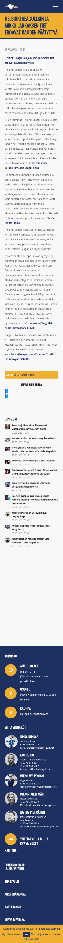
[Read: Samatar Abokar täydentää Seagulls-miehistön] (7, 440)
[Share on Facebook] (5, 393)
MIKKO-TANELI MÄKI (32, 794)
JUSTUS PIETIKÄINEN (32, 812)
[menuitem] (53, 6)
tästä (36, 939)
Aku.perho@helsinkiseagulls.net (35, 769)
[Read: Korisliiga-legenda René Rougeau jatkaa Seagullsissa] (7, 527)
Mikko (31, 375)
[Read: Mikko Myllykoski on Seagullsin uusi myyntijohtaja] (7, 514)
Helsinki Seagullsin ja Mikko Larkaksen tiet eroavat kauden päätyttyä (31, 25)
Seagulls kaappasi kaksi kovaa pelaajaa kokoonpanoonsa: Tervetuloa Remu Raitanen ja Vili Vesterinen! (35, 500)
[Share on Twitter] (7, 393)
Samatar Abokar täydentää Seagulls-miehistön (34, 438)
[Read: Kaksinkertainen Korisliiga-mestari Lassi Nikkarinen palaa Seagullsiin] (7, 540)
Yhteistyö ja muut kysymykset (34, 841)
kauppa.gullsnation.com (34, 713)
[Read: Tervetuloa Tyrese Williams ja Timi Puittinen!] (7, 462)
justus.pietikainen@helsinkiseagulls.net (39, 826)
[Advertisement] (31, 596)
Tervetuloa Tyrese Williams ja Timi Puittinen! (33, 460)
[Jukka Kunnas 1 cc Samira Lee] (11, 741)
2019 (16, 375)
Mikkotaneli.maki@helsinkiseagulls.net (38, 805)
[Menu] (53, 6)
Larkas (23, 375)
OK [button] (26, 934)
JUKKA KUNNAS (29, 736)
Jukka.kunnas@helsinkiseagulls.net (37, 748)
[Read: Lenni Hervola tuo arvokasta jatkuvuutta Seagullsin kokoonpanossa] (7, 484)
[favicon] (26, 6)
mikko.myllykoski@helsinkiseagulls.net (38, 787)
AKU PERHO (27, 755)
